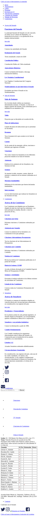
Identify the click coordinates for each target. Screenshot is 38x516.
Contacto (7, 501)
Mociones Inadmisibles (12, 181)
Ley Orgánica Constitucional (14, 77)
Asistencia (8, 160)
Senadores (8, 293)
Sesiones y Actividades (12, 275)
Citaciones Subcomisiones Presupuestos (18, 237)
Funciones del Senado (13, 29)
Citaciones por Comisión (13, 247)
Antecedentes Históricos (12, 68)
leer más (7, 41)
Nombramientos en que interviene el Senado (19, 86)
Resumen (8, 132)
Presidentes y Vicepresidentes (14, 311)
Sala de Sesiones (10, 95)
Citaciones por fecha (11, 219)
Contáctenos (9, 388)
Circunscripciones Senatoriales (15, 350)
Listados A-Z (9, 342)
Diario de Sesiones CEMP (13, 265)
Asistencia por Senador (12, 228)
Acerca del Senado (10, 25)
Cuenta (7, 141)
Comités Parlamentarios (13, 329)
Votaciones (8, 151)
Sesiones (7, 170)
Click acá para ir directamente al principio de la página (17, 514)
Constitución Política (11, 60)
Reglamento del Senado (12, 53)
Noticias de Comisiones (12, 256)
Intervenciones (9, 190)
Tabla (6, 115)
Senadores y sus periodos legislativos (17, 322)
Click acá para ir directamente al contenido (14, 1)
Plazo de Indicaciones (12, 123)
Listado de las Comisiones (13, 284)
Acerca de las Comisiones (15, 203)
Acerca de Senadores (13, 297)
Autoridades (9, 45)
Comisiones (8, 199)
